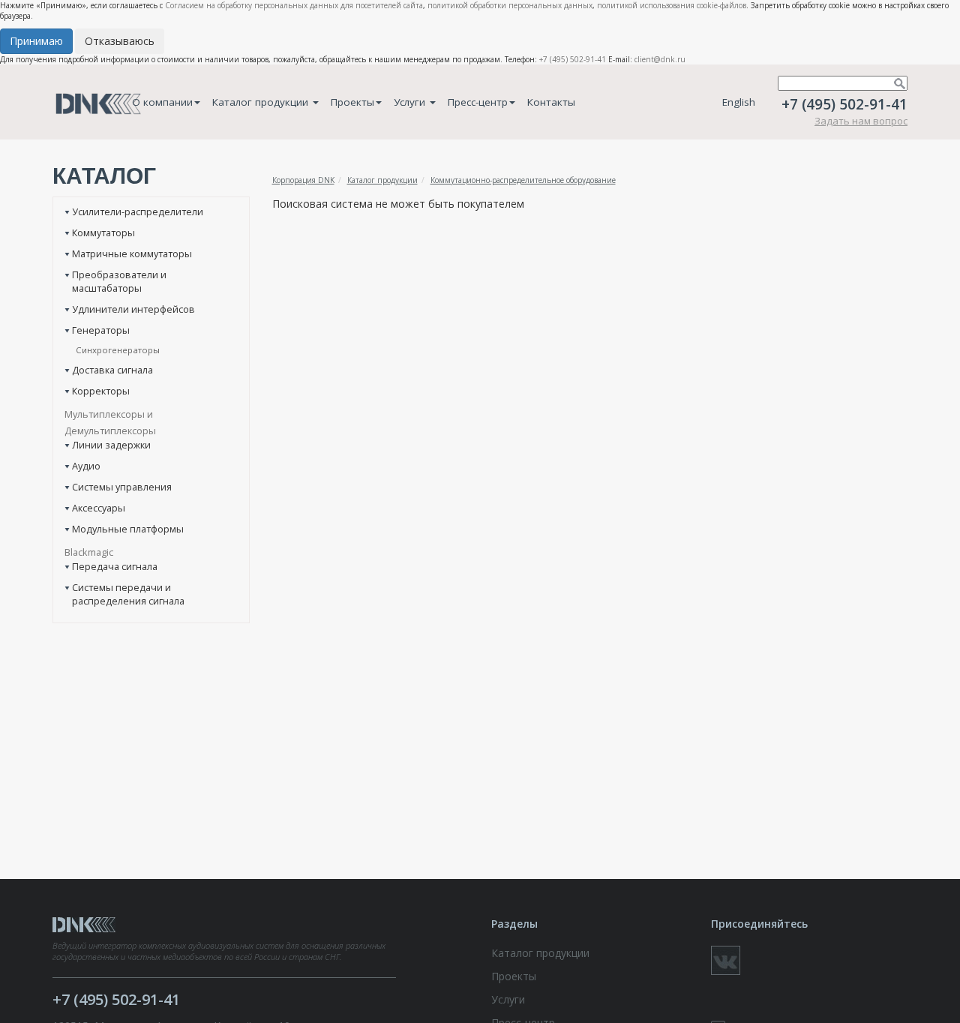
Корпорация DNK (303, 180)
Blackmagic (88, 552)
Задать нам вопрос (861, 121)
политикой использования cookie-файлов (671, 5)
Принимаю (36, 41)
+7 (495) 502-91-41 (572, 59)
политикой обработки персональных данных (510, 5)
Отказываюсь (119, 41)
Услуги (411, 102)
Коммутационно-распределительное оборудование (523, 180)
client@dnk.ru (660, 59)
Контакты (551, 102)
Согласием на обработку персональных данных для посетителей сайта (294, 5)
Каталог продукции (261, 102)
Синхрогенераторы (118, 350)
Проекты (352, 102)
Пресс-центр (478, 102)
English (738, 102)
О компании (162, 102)
